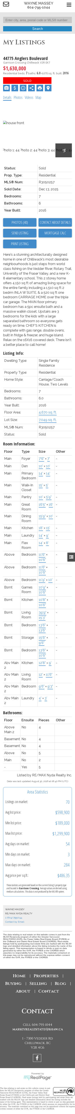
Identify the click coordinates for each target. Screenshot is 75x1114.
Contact (48, 991)
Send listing (19, 232)
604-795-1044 (38, 7)
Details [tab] (7, 97)
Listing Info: (13, 353)
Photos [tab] (18, 97)
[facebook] (37, 1059)
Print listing (20, 243)
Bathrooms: (12, 712)
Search (37, 29)
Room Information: (19, 444)
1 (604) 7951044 (13, 917)
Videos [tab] (29, 97)
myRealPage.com (38, 1078)
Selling (38, 983)
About (23, 991)
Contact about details (55, 222)
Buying (13, 983)
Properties (46, 976)
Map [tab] (38, 97)
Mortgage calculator (55, 233)
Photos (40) (20, 222)
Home (19, 976)
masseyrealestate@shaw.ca (37, 1029)
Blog (60, 983)
